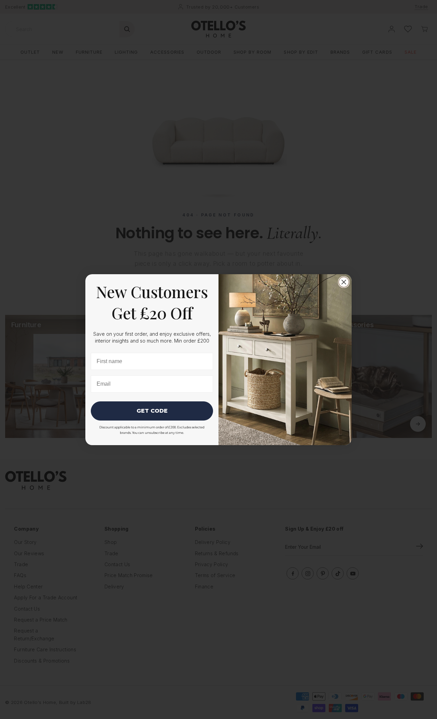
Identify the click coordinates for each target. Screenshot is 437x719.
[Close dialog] (344, 282)
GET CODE (152, 411)
